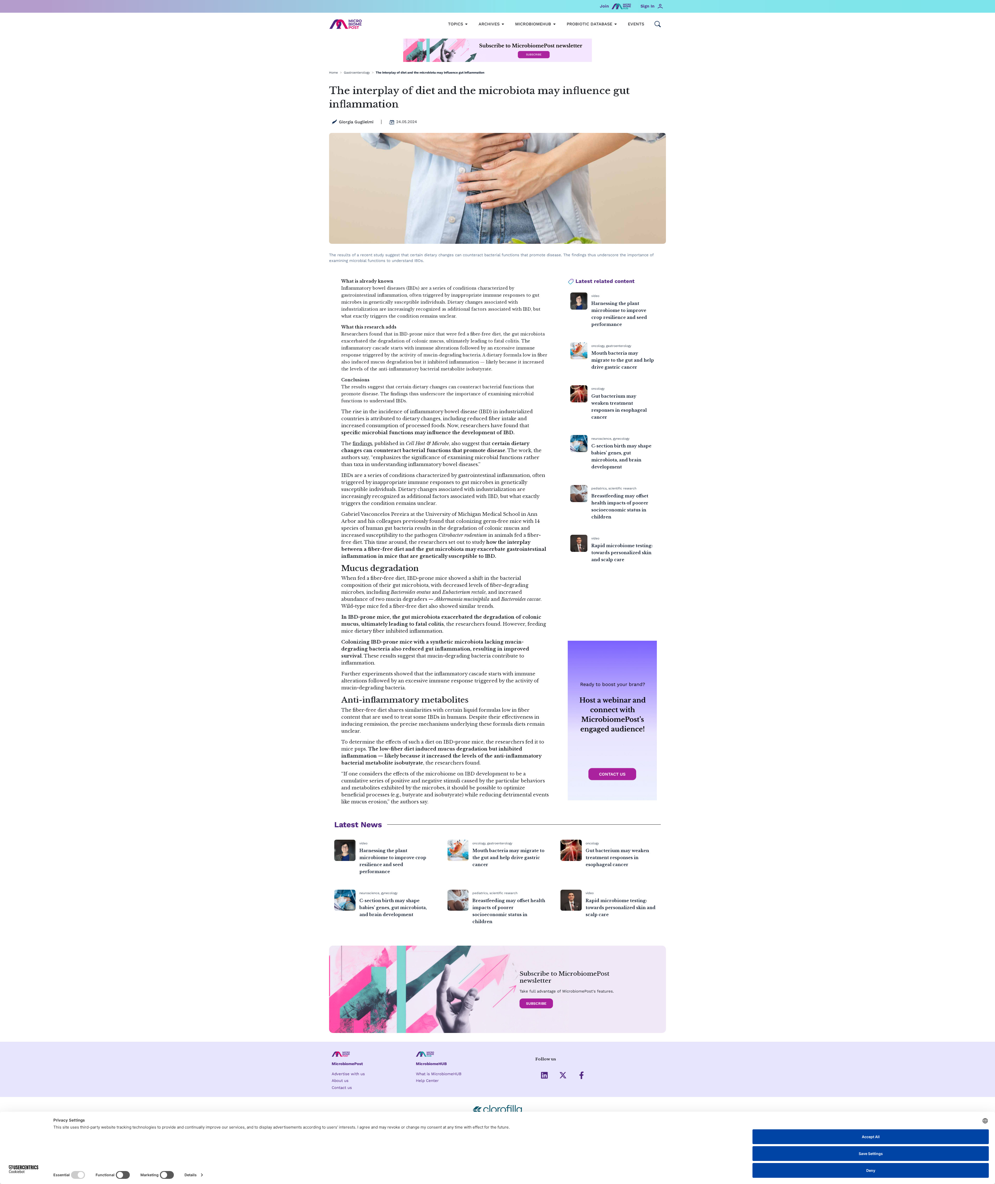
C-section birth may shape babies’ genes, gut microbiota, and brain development (393, 907)
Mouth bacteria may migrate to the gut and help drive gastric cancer (622, 360)
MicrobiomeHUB (431, 1063)
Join (604, 6)
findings (362, 443)
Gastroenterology (357, 72)
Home (333, 72)
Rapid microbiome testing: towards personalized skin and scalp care (622, 552)
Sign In (648, 6)
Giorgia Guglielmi (356, 121)
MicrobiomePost (347, 1063)
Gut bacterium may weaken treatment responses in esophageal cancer (617, 857)
